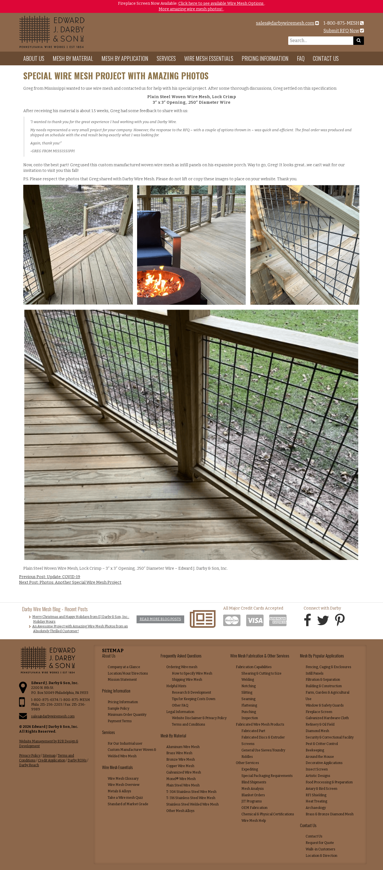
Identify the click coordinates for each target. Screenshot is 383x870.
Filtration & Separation (323, 680)
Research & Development (191, 692)
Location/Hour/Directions (128, 673)
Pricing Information (265, 58)
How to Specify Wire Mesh (192, 673)
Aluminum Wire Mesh (183, 747)
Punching (248, 712)
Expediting (249, 769)
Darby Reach (29, 765)
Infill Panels (315, 673)
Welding (247, 680)
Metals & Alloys (119, 791)
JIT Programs (251, 801)
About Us (33, 58)
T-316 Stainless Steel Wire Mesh (190, 798)
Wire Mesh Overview (124, 785)
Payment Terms (120, 721)
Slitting (246, 692)
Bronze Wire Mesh (180, 759)
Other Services (247, 763)
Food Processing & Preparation (329, 782)
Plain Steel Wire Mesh (183, 785)
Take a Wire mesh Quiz (125, 798)
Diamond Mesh (317, 731)
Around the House (320, 757)
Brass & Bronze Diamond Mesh (330, 814)
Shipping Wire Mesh (187, 680)
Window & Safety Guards (325, 705)
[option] (191, 6)
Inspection (249, 718)
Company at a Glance (124, 667)
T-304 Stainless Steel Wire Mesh (191, 792)
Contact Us (326, 58)
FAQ (300, 58)
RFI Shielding (316, 795)
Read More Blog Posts (160, 619)
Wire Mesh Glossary (123, 779)
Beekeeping (315, 750)
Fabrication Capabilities (254, 667)
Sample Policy (118, 708)
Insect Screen (317, 769)
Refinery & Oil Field (320, 724)
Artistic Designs (318, 776)
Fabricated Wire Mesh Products (260, 724)
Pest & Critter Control (322, 744)
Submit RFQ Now (341, 30)
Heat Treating (316, 801)
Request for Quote (320, 843)
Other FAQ (180, 705)
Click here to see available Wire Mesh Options (221, 3)
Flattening (249, 705)
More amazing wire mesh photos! (191, 9)
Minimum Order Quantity (127, 715)
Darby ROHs (77, 760)
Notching (248, 686)
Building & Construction (324, 686)
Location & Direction (321, 856)
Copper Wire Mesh (180, 766)
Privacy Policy (29, 756)
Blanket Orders (253, 795)
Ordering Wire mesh (181, 667)
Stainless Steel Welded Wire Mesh (192, 804)
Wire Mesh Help (253, 821)
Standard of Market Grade (128, 804)
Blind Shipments (253, 782)
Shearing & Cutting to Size (261, 673)
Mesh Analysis (252, 789)
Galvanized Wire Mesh (183, 772)
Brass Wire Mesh (179, 753)
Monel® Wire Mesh (181, 779)
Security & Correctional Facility (330, 737)
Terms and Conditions (188, 724)
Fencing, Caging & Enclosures (328, 667)
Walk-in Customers (320, 849)
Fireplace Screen (319, 712)
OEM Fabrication (254, 808)
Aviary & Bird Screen (321, 789)
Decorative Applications (324, 763)
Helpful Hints (176, 686)
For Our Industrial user (125, 744)
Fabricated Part (253, 731)
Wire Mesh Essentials (208, 58)
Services (166, 58)
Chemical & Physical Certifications (267, 814)
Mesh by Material (73, 58)
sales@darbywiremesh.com (285, 23)
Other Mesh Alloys (180, 811)
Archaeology (316, 808)
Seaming (248, 699)
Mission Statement (122, 680)
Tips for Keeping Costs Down (193, 699)
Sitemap (49, 756)
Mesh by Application (124, 58)
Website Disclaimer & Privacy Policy (199, 718)
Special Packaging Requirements (267, 776)
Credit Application (51, 760)
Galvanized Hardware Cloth (327, 718)
